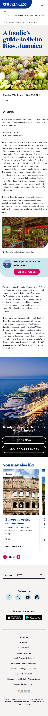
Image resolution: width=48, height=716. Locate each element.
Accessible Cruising (23, 673)
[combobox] (28, 574)
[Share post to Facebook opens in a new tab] (9, 597)
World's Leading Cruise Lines (23, 668)
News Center (23, 647)
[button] (27, 272)
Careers (23, 642)
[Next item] (18, 557)
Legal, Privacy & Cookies (23, 658)
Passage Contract (23, 652)
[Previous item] (5, 557)
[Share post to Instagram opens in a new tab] (37, 597)
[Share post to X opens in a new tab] (18, 597)
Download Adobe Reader (24, 684)
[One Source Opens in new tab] (24, 691)
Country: (8, 575)
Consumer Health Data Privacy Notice (23, 679)
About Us (24, 637)
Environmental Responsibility (23, 663)
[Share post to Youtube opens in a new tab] (27, 597)
